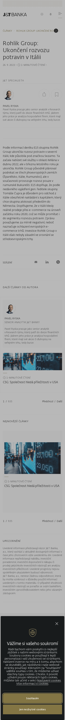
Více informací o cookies (32, 683)
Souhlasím (32, 698)
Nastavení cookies (49, 680)
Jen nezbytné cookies (32, 709)
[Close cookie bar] (57, 623)
